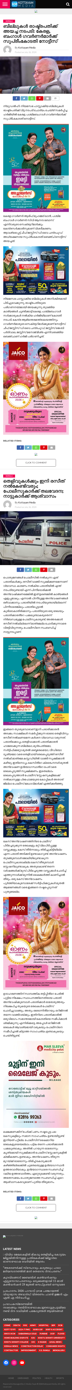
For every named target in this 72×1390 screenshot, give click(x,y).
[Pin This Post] (39, 97)
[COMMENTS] (55, 97)
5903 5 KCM (9, 1334)
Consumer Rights (55, 1346)
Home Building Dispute (16, 1338)
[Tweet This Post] (24, 97)
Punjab (43, 1334)
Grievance (23, 1378)
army (33, 1325)
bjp (53, 1325)
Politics (36, 1378)
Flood (61, 1334)
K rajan (42, 1342)
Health (48, 1378)
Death (16, 1325)
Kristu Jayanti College (16, 1342)
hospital (43, 1325)
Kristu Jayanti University (51, 1338)
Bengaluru (58, 1350)
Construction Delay (32, 1346)
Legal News (55, 1342)
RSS (25, 1325)
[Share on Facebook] (16, 97)
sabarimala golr (27, 1334)
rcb (60, 1325)
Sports (60, 1378)
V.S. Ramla (44, 1350)
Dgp (52, 1334)
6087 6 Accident (54, 1329)
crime (7, 1325)
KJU (33, 1338)
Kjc (33, 1342)
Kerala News (11, 1346)
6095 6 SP (38, 1329)
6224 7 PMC (24, 1329)
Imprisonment (28, 1350)
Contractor (11, 1350)
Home (11, 1378)
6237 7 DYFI (9, 1329)
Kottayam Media (26, 47)
